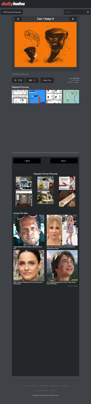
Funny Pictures (43, 385)
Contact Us (53, 390)
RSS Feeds (38, 390)
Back (28, 161)
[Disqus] (45, 128)
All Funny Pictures (12, 12)
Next (63, 161)
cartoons (76, 82)
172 (20, 80)
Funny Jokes (64, 385)
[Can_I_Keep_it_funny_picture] (46, 44)
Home (24, 385)
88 (30, 80)
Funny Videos (32, 385)
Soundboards (54, 385)
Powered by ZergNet (73, 286)
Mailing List (45, 390)
